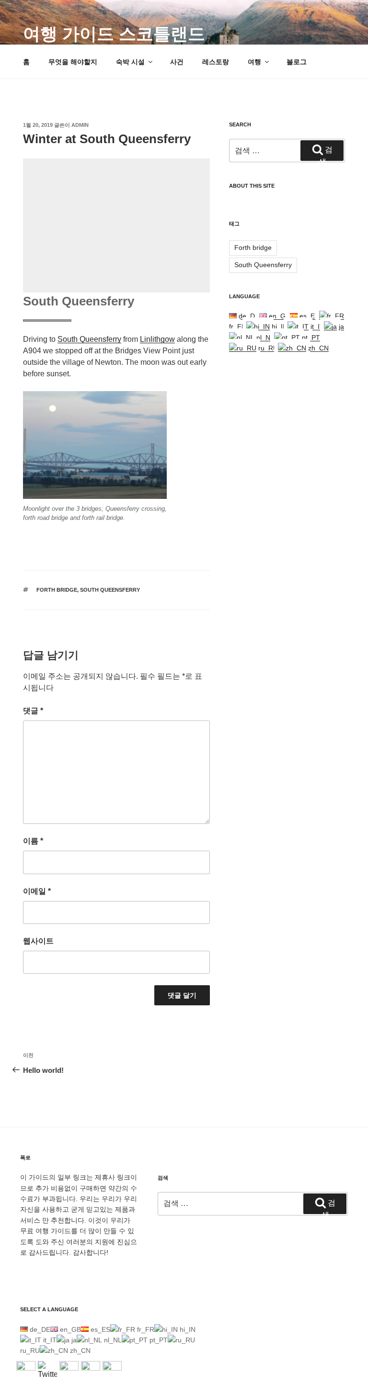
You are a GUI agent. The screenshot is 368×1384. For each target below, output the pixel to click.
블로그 (297, 62)
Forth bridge (56, 590)
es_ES (308, 316)
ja (340, 326)
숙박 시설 (130, 62)
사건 (177, 62)
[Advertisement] (116, 225)
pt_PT (310, 337)
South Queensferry (89, 339)
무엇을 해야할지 (72, 62)
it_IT (316, 326)
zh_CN (317, 348)
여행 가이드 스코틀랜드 (114, 34)
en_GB (278, 316)
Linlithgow (157, 339)
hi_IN (279, 326)
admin (80, 125)
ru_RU (267, 348)
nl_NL (264, 337)
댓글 (33, 711)
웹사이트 (38, 941)
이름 (33, 841)
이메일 (37, 891)
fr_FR (144, 1329)
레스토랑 (215, 62)
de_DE (248, 316)
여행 (254, 62)
